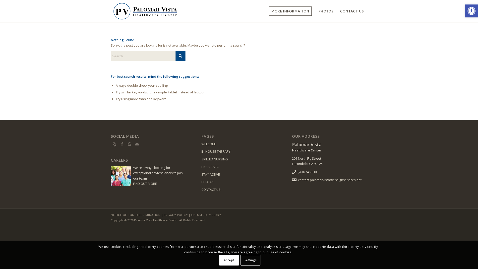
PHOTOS (207, 182)
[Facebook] (122, 144)
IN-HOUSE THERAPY (215, 151)
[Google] (129, 144)
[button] (471, 10)
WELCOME (209, 144)
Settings (250, 260)
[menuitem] (290, 11)
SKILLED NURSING (214, 159)
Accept (229, 260)
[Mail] (137, 144)
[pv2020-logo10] (145, 11)
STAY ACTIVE (210, 174)
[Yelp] (114, 144)
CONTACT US (211, 189)
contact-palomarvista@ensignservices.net (329, 180)
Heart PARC (210, 166)
